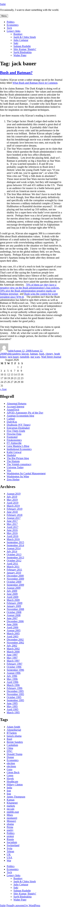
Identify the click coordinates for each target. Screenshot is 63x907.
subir (10, 350)
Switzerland (13, 845)
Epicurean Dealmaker (18, 427)
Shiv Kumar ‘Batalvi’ (24, 49)
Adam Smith (13, 726)
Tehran (10, 851)
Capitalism (12, 745)
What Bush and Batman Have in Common (34, 82)
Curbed (11, 418)
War (9, 860)
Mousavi (11, 821)
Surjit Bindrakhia (22, 52)
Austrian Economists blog (20, 415)
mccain (10, 808)
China (10, 748)
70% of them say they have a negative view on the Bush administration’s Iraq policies (29, 286)
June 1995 (12, 703)
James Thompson (16, 796)
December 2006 (15, 621)
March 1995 (13, 712)
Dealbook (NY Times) (18, 424)
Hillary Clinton (15, 784)
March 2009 (13, 600)
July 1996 (12, 676)
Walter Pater (19, 55)
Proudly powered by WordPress (23, 905)
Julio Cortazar (20, 40)
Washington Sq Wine (18, 476)
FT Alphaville (14, 443)
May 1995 (12, 706)
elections (11, 766)
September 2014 (15, 545)
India (9, 787)
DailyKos (12, 421)
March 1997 (13, 660)
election (11, 763)
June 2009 (12, 594)
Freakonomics (14, 440)
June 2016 (12, 530)
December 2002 (15, 639)
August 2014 (13, 548)
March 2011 (13, 566)
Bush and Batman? (16, 72)
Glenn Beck (13, 772)
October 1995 (14, 697)
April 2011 (12, 563)
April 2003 (12, 636)
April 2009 (12, 597)
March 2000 (13, 651)
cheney (49, 353)
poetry (10, 830)
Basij (9, 739)
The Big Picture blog (18, 458)
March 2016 (13, 539)
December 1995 (15, 691)
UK (9, 854)
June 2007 (12, 618)
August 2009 (13, 587)
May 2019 (12, 499)
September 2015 (15, 542)
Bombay (18, 34)
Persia (10, 827)
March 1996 (13, 685)
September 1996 (15, 669)
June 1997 (12, 654)
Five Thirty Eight (16, 430)
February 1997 (14, 663)
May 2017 (12, 524)
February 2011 (14, 569)
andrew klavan (21, 353)
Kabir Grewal (14, 452)
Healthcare (12, 781)
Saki (15, 43)
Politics (10, 21)
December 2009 (15, 575)
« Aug (3, 389)
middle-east (13, 811)
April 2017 (12, 527)
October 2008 (14, 612)
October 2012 (14, 560)
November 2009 (15, 578)
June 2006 (12, 624)
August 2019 (13, 493)
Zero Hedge (13, 479)
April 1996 (12, 682)
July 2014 (12, 551)
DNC (10, 751)
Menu (4, 16)
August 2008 (13, 615)
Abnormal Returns (16, 403)
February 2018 (14, 515)
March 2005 (13, 633)
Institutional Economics (19, 449)
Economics (12, 24)
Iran (9, 790)
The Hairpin (13, 461)
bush (41, 353)
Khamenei (12, 802)
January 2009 (14, 606)
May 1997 (12, 657)
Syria (9, 848)
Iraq (9, 793)
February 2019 (14, 508)
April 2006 (12, 627)
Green (10, 775)
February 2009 (14, 603)
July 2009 (12, 590)
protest (10, 836)
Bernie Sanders (15, 742)
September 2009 (15, 584)
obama (10, 824)
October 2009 (14, 581)
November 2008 (15, 609)
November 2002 (15, 642)
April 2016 (12, 536)
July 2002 (12, 645)
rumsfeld (24, 356)
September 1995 (15, 700)
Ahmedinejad (14, 729)
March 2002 (13, 648)
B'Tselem (12, 732)
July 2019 (12, 496)
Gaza (9, 769)
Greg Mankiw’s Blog (18, 446)
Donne (10, 757)
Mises (10, 814)
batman (34, 353)
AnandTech (13, 409)
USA (9, 857)
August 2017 (13, 518)
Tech (9, 28)
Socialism (12, 842)
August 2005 (13, 630)
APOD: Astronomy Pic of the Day (25, 412)
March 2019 (13, 505)
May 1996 (12, 679)
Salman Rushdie (22, 46)
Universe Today (15, 467)
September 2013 (15, 557)
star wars (35, 356)
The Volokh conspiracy (19, 464)
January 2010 (14, 572)
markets (11, 805)
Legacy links (13, 31)
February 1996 (14, 688)
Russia (10, 839)
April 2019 (12, 502)
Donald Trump (14, 754)
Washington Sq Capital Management (26, 473)
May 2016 (12, 533)
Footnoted (12, 437)
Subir (3, 4)
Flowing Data (14, 433)
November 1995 (15, 694)
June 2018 (12, 511)
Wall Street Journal (51, 356)
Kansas (10, 799)
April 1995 (12, 709)
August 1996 (13, 673)
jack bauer (13, 356)
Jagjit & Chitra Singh (24, 37)
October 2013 (14, 554)
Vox (9, 470)
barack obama (14, 735)
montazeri (12, 818)
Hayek (10, 778)
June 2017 (12, 521)
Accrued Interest (15, 406)
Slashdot (11, 455)
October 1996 (14, 666)
